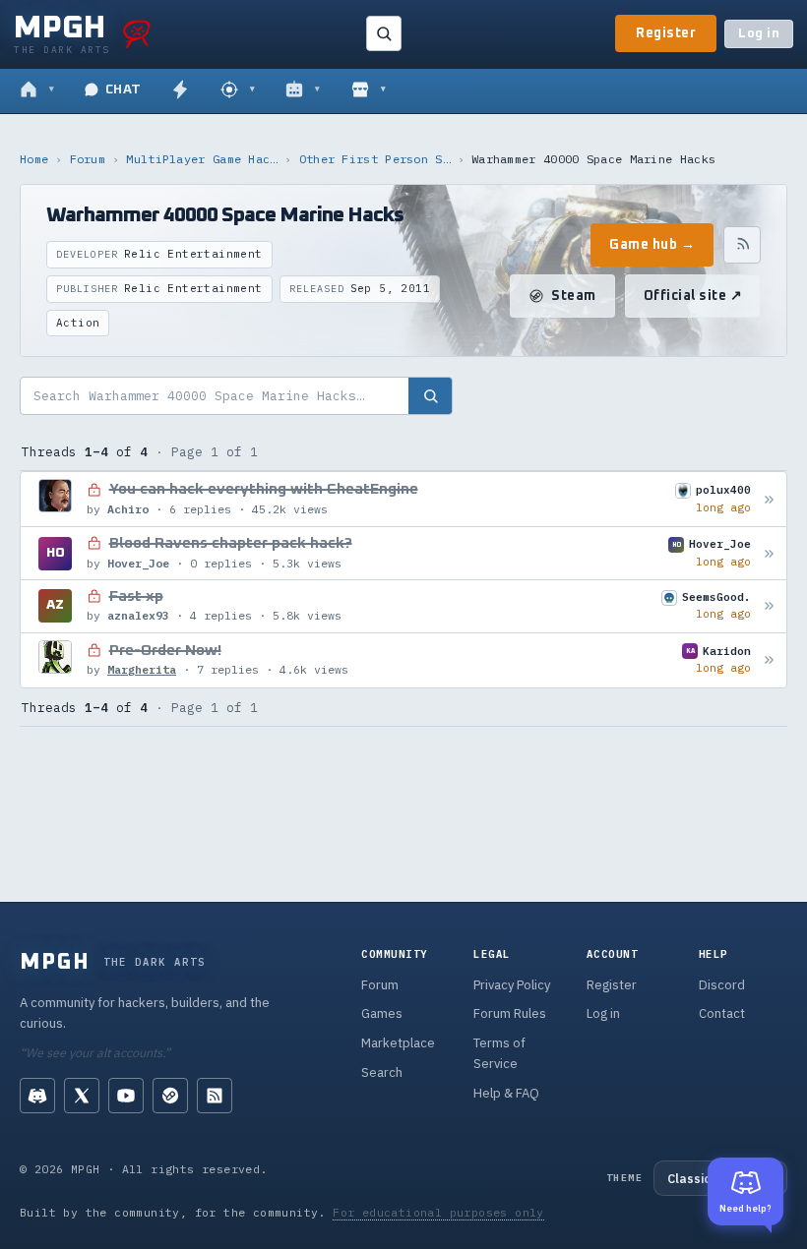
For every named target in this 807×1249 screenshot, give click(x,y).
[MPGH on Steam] (170, 1095)
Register (666, 33)
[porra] (137, 33)
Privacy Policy (511, 985)
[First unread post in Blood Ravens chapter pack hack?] (769, 553)
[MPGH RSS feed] (214, 1095)
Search (382, 1072)
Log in (758, 34)
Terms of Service (499, 1053)
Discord (722, 985)
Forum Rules (509, 1013)
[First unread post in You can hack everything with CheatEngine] (769, 499)
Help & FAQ (506, 1093)
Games (382, 1013)
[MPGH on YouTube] (126, 1095)
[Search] (384, 33)
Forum (88, 158)
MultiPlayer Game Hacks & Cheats (202, 158)
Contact (722, 1013)
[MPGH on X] (81, 1095)
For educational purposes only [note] (438, 1212)
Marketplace (398, 1043)
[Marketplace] (369, 90)
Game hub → (652, 245)
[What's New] (180, 90)
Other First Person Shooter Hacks (375, 158)
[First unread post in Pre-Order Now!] (769, 660)
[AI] (303, 90)
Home (34, 158)
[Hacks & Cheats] (238, 90)
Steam (573, 296)
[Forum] (37, 90)
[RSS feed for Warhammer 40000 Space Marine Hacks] (742, 245)
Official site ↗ (693, 296)
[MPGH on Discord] (37, 1095)
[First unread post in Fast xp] (769, 606)
